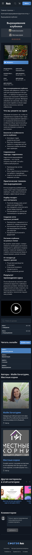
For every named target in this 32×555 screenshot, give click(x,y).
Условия (25, 551)
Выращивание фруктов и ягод (23, 70)
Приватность (17, 551)
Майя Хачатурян (12, 412)
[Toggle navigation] (3, 3)
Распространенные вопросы (19, 548)
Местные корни (11, 460)
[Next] (30, 482)
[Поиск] (15, 3)
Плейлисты (7, 551)
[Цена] (19, 3)
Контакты (6, 548)
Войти (27, 3)
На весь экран (25, 342)
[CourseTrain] (8, 3)
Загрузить (9, 62)
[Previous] (26, 482)
